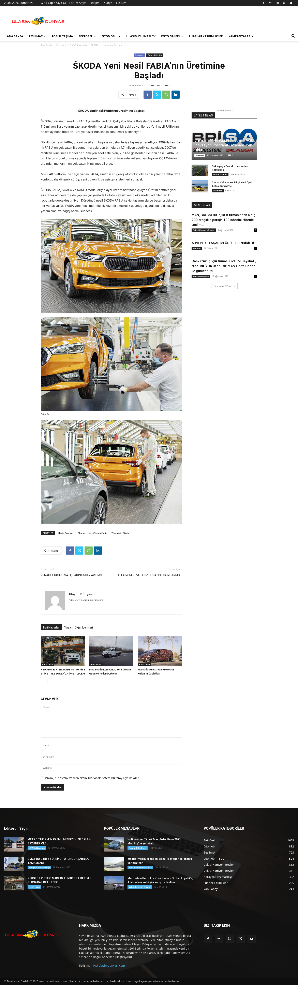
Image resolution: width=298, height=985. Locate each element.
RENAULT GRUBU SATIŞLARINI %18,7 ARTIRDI (71, 575)
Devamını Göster (223, 286)
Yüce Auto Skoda (120, 533)
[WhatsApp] (166, 95)
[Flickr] (270, 3)
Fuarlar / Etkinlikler (206, 36)
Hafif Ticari (47, 664)
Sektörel (86, 36)
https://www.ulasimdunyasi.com (86, 600)
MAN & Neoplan (201, 276)
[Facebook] (263, 3)
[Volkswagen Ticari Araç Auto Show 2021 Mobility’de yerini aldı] (114, 844)
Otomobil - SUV (155, 55)
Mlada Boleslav (66, 533)
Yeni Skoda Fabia (98, 533)
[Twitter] (284, 3)
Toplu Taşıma (62, 36)
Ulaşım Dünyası (81, 594)
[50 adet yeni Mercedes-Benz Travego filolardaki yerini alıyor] (114, 864)
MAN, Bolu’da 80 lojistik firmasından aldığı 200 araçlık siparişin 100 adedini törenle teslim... (224, 220)
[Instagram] (277, 3)
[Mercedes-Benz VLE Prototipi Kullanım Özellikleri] (160, 651)
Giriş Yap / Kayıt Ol (53, 3)
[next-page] (49, 681)
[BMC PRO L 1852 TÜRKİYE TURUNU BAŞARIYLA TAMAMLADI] (14, 864)
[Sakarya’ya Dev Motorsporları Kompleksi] (200, 170)
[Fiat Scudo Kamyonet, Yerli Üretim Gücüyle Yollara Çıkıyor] (111, 651)
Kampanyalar (239, 36)
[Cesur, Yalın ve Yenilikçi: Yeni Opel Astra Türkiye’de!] (200, 186)
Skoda (81, 533)
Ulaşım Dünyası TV (140, 36)
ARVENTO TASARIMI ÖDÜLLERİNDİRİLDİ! (223, 243)
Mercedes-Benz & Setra (140, 867)
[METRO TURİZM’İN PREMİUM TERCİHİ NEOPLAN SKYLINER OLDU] (14, 844)
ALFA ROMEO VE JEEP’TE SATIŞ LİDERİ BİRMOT (150, 575)
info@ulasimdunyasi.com (108, 965)
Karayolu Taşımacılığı (39, 867)
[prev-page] (43, 681)
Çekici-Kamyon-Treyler (204, 230)
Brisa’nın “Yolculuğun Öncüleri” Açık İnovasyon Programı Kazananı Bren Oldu (223, 145)
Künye (108, 3)
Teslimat (36, 36)
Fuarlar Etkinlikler (137, 847)
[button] (293, 36)
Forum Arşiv (77, 3)
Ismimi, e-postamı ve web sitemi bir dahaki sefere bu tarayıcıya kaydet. (92, 778)
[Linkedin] (176, 95)
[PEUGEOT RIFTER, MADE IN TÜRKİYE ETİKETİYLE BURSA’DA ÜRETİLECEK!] (63, 651)
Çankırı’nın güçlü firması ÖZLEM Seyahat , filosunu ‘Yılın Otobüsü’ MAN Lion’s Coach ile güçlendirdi (224, 266)
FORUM (121, 3)
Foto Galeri (170, 36)
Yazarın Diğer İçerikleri (78, 627)
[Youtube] (291, 3)
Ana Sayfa (15, 36)
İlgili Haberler (51, 627)
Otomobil (109, 36)
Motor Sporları (220, 174)
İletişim (95, 3)
